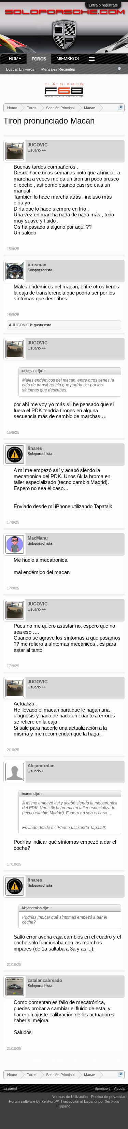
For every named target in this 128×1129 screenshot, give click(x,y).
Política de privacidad (108, 1097)
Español (10, 1088)
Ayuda (119, 1088)
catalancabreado (45, 980)
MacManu (38, 538)
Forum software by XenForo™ (34, 1101)
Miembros (68, 58)
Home (15, 58)
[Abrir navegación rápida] (120, 107)
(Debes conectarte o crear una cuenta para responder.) (78, 1061)
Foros (39, 59)
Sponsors (103, 1088)
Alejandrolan (41, 765)
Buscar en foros (20, 69)
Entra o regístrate (103, 5)
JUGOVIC (37, 144)
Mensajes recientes (58, 69)
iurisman (37, 264)
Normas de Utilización (70, 1097)
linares (35, 448)
